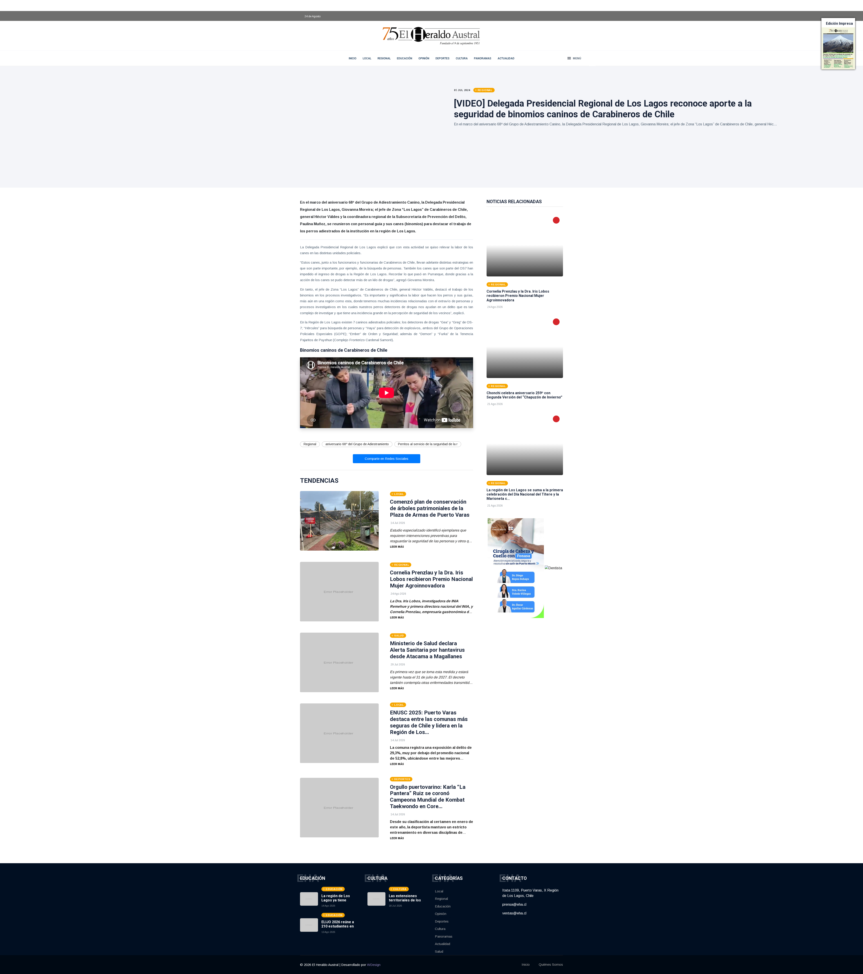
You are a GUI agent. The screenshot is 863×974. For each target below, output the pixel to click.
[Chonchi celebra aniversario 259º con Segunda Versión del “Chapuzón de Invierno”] (525, 346)
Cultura (462, 58)
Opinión (423, 58)
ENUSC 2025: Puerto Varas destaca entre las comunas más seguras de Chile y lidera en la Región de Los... (429, 722)
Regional (384, 58)
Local (367, 58)
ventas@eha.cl (514, 913)
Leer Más (397, 546)
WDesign (373, 965)
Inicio (526, 964)
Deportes (442, 58)
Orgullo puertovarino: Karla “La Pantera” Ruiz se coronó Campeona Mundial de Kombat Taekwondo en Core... (427, 796)
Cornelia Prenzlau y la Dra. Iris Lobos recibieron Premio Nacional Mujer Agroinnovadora (431, 579)
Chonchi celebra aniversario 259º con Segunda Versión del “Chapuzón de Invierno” (524, 395)
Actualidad (506, 58)
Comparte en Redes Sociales (386, 458)
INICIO (352, 58)
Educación (404, 58)
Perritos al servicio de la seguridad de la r (428, 444)
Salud (439, 951)
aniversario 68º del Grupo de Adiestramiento (357, 444)
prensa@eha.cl (514, 904)
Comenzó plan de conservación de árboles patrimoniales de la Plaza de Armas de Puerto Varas (429, 508)
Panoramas (482, 58)
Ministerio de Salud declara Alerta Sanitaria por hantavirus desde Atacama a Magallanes (427, 650)
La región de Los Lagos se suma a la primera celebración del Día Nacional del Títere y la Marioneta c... (525, 494)
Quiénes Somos (551, 964)
